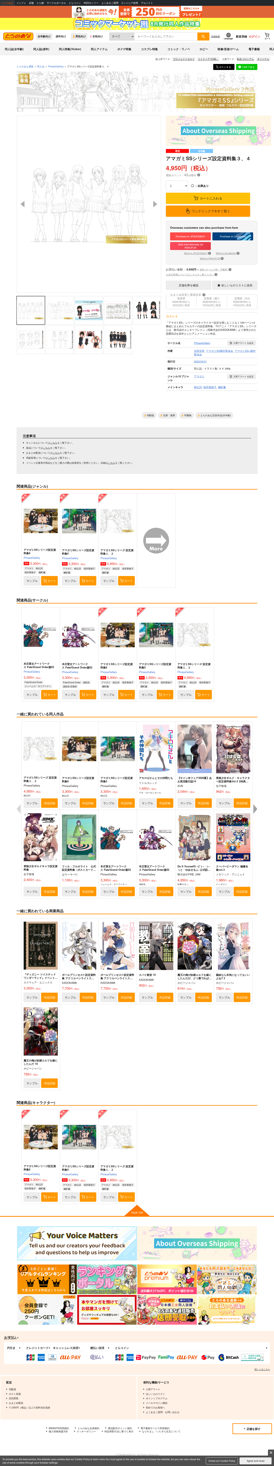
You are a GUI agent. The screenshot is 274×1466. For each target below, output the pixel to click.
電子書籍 (254, 49)
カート (52, 581)
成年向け (61, 36)
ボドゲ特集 (124, 49)
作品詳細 (49, 803)
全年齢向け (44, 36)
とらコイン (75, 3)
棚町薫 (42, 572)
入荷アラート (243, 342)
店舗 (31, 3)
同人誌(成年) (41, 49)
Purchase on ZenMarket (233, 236)
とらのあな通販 (25, 66)
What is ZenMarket (227, 253)
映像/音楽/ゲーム (228, 49)
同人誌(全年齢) (14, 49)
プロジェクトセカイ (184, 59)
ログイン (254, 36)
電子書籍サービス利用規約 (155, 1428)
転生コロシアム (245, 59)
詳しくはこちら (262, 1369)
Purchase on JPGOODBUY (190, 236)
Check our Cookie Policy (221, 1460)
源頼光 (86, 682)
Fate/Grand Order (33, 682)
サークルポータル (56, 3)
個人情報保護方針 (58, 1431)
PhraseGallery (32, 558)
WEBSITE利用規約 (59, 1428)
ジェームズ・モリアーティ (38, 686)
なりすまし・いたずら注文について (161, 1431)
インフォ (21, 3)
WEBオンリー (91, 3)
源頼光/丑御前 (70, 686)
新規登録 (241, 36)
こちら (53, 442)
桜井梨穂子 (30, 572)
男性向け (80, 36)
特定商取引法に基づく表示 (119, 1431)
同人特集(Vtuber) (70, 49)
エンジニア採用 (129, 3)
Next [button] (155, 204)
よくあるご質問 (109, 3)
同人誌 (40, 66)
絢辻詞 (39, 568)
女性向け (97, 36)
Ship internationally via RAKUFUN (190, 246)
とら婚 (40, 3)
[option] (88, 204)
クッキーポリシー (86, 1431)
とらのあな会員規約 (88, 1428)
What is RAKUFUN (211, 258)
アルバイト (147, 3)
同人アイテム (99, 49)
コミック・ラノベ (178, 49)
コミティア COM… (208, 59)
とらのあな (7, 3)
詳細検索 (215, 36)
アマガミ (29, 568)
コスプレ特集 (149, 49)
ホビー (204, 49)
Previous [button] (22, 204)
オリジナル (263, 59)
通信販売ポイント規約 (120, 1428)
